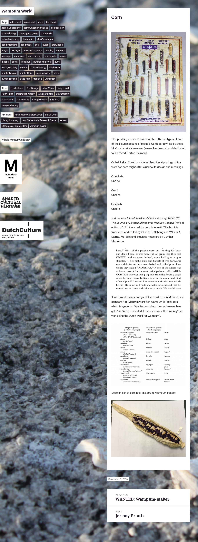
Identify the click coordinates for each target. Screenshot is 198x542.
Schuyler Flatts (45, 94)
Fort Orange (32, 88)
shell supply (23, 99)
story (56, 73)
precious (25, 61)
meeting (49, 50)
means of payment (32, 50)
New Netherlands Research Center (39, 120)
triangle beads (39, 99)
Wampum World (17, 11)
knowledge (57, 44)
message (6, 56)
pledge (5, 61)
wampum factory (10, 105)
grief (37, 44)
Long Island (63, 88)
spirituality (54, 67)
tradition (37, 78)
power (15, 61)
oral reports (50, 56)
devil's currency (45, 39)
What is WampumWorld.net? (16, 139)
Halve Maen (48, 88)
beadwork (51, 22)
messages (19, 56)
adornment (15, 22)
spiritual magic (9, 73)
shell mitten (7, 99)
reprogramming (9, 67)
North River (7, 94)
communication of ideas (36, 27)
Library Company (10, 120)
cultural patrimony (10, 39)
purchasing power (42, 61)
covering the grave (28, 33)
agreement (29, 22)
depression (28, 39)
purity (57, 61)
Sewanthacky (62, 94)
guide (45, 44)
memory (60, 50)
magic (5, 50)
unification (50, 78)
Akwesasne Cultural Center (28, 114)
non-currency (34, 56)
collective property (11, 27)
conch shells (17, 88)
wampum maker (38, 126)
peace (63, 56)
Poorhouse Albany (25, 94)
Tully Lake (55, 99)
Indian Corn (51, 114)
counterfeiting (9, 33)
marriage (15, 50)
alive (40, 22)
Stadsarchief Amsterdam (14, 126)
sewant (63, 120)
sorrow (23, 67)
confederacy (57, 27)
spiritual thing (26, 73)
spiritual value (43, 73)
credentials (46, 33)
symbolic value (9, 78)
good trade (26, 44)
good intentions (9, 44)
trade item (25, 78)
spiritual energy (38, 67)
